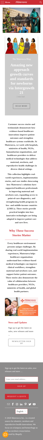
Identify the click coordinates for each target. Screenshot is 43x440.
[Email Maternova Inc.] (8, 404)
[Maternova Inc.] (21, 2)
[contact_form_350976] (5, 435)
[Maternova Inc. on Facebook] (13, 404)
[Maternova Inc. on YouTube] (34, 404)
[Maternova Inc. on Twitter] (30, 404)
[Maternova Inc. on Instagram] (17, 404)
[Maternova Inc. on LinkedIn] (21, 404)
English (20, 411)
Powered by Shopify (13, 434)
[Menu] (1, 2)
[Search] (40, 2)
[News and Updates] (21, 306)
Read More (21, 106)
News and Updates (17, 322)
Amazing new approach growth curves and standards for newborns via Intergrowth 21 (21, 79)
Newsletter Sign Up (21, 342)
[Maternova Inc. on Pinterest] (25, 404)
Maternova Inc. (18, 418)
